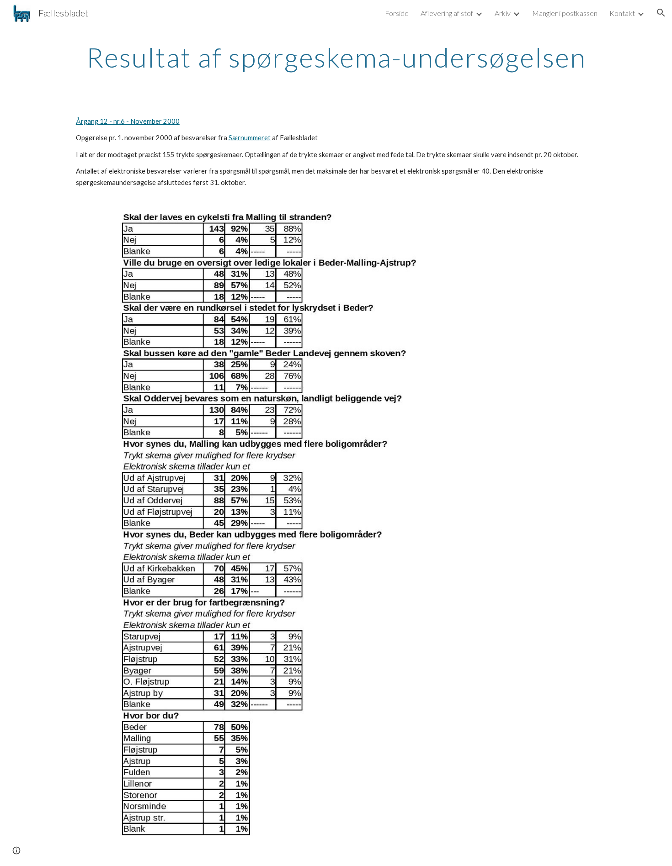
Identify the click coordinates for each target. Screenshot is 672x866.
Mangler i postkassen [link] (564, 13)
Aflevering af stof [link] (447, 13)
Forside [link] (397, 13)
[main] (336, 57)
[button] (661, 13)
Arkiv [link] (503, 13)
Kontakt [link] (622, 13)
